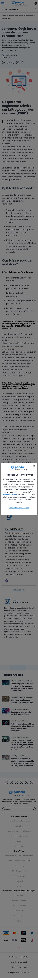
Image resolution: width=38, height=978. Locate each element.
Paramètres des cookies (19, 508)
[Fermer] (34, 466)
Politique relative (10, 494)
